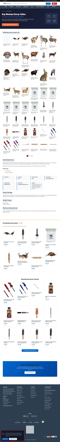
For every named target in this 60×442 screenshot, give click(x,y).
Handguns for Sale (20, 388)
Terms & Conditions (48, 407)
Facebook (26, 416)
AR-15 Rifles (19, 393)
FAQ (45, 395)
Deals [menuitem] (48, 6)
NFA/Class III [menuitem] (18, 6)
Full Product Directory (20, 402)
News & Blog (19, 403)
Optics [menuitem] (32, 6)
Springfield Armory (34, 395)
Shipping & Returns (48, 400)
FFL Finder (48, 0)
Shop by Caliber (19, 400)
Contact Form (5, 403)
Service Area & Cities (48, 398)
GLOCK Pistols (33, 388)
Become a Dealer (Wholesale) (50, 390)
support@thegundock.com (7, 405)
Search (48, 3)
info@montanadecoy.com (23, 184)
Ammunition (19, 398)
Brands (5, 11)
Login (45, 0)
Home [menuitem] (6, 6)
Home (3, 11)
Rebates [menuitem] (53, 6)
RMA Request (47, 402)
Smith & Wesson (33, 392)
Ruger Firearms (33, 393)
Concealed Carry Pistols (21, 397)
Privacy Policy (47, 408)
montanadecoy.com (50, 178)
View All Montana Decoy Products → (30, 350)
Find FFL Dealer (47, 397)
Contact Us (5, 0)
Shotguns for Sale (20, 392)
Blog (51, 0)
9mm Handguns (19, 395)
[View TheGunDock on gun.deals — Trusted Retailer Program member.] (30, 430)
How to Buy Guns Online (48, 393)
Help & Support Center (48, 403)
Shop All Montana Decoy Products (10, 24)
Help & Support (55, 0)
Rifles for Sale (19, 390)
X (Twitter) (34, 416)
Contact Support (47, 405)
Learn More (7, 436)
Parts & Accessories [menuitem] (40, 6)
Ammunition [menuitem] (25, 6)
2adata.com (34, 439)
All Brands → (33, 397)
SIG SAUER (32, 390)
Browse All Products (30, 372)
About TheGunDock (48, 388)
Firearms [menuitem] (11, 6)
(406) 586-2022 (7, 184)
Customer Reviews (48, 392)
